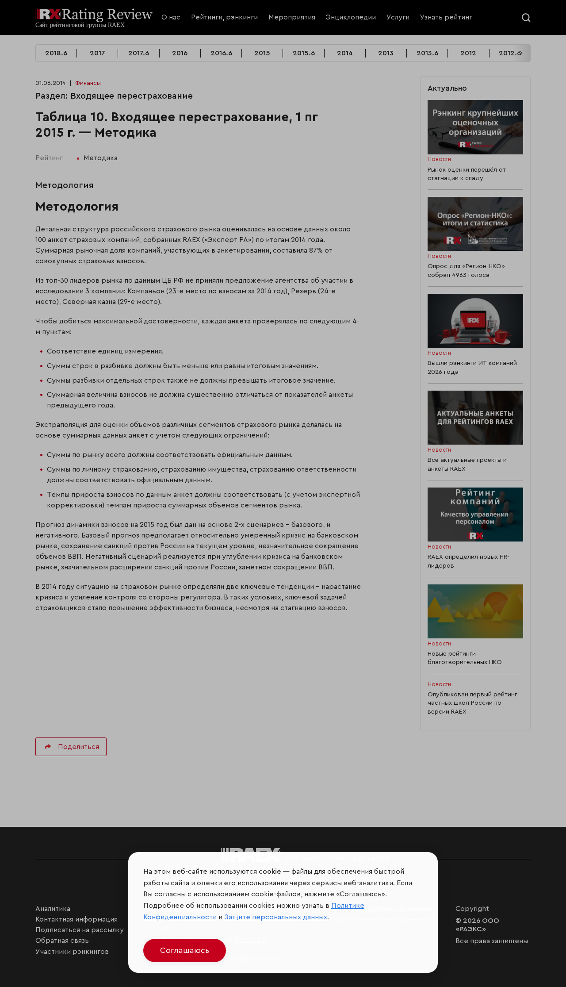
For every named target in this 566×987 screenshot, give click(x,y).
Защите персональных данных (275, 917)
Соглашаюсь (184, 950)
